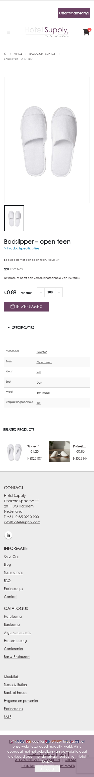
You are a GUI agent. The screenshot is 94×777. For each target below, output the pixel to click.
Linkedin (8, 535)
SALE (7, 717)
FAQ (7, 581)
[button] (8, 32)
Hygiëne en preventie (21, 701)
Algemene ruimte (17, 633)
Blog (7, 564)
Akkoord (47, 769)
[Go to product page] (13, 451)
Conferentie (13, 649)
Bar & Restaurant (17, 657)
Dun (39, 382)
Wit (39, 372)
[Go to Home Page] (5, 54)
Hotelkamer (13, 616)
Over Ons (11, 556)
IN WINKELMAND (29, 306)
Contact (10, 597)
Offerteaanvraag (73, 13)
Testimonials (13, 573)
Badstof (42, 352)
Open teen (44, 362)
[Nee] (87, 756)
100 (39, 403)
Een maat (43, 392)
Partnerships (13, 589)
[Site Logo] (47, 32)
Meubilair (11, 677)
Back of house (15, 693)
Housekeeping (15, 641)
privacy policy (58, 756)
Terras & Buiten (15, 685)
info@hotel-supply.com (22, 522)
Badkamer (12, 625)
